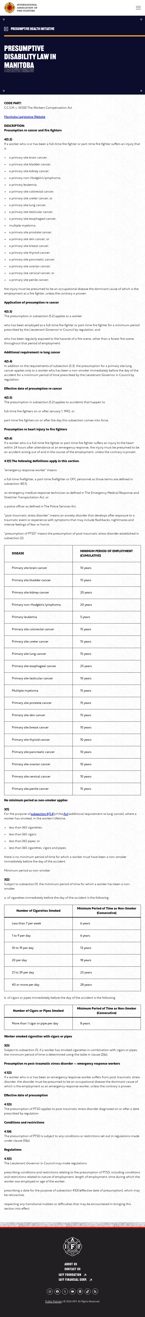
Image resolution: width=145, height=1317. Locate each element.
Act (65, 814)
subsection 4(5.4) (43, 814)
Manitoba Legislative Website (24, 117)
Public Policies (53, 1301)
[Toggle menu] (138, 7)
